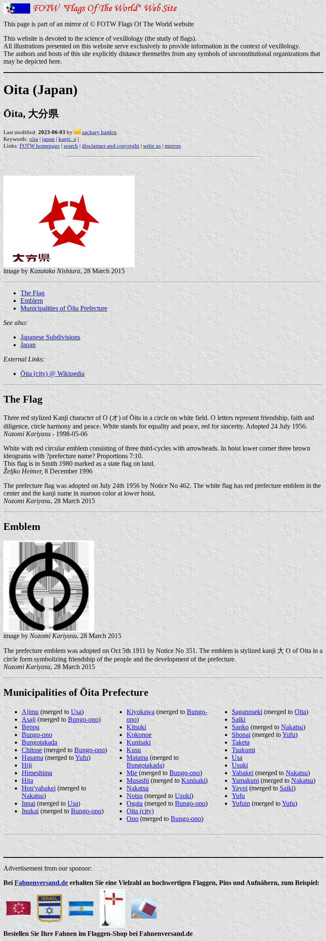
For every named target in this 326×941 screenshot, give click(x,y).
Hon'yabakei (39, 788)
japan (48, 139)
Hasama (32, 757)
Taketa (241, 742)
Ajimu (30, 711)
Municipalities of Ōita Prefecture (63, 308)
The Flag (32, 293)
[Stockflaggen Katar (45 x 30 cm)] (144, 906)
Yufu (81, 757)
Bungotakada (39, 742)
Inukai (30, 811)
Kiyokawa (140, 711)
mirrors (173, 146)
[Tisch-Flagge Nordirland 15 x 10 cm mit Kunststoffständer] (112, 906)
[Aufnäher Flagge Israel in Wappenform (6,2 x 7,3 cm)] (50, 906)
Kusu (133, 749)
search (71, 146)
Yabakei (242, 772)
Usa (76, 711)
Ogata (134, 803)
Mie (131, 772)
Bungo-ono (83, 719)
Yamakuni (245, 780)
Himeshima (37, 772)
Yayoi (239, 788)
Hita (27, 780)
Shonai (241, 734)
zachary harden (99, 132)
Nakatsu (33, 795)
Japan (28, 344)
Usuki (183, 795)
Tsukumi (243, 749)
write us (152, 146)
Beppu (30, 727)
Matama (137, 757)
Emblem (31, 300)
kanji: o (67, 139)
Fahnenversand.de (41, 882)
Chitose (32, 749)
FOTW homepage (40, 146)
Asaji (29, 719)
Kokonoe (139, 734)
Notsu (134, 795)
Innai (28, 803)
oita (33, 139)
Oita (300, 711)
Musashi (137, 780)
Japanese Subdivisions (50, 337)
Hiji (27, 765)
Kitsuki (136, 727)
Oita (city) (140, 811)
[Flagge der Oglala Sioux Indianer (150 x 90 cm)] (18, 906)
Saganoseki (247, 711)
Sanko (240, 727)
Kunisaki (138, 742)
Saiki (238, 719)
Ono (132, 818)
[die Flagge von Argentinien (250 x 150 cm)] (81, 906)
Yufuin (241, 803)
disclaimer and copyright (110, 146)
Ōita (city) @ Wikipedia (52, 373)
